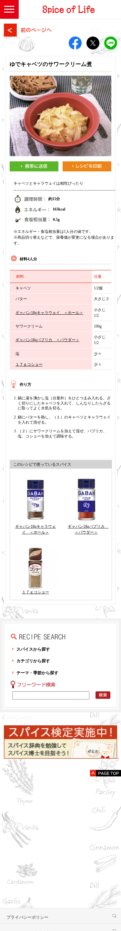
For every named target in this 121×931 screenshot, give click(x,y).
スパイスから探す (33, 649)
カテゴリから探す (33, 660)
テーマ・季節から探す (37, 672)
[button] (9, 9)
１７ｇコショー (29, 364)
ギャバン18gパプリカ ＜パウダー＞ (47, 340)
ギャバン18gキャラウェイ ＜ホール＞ (49, 312)
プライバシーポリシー (27, 917)
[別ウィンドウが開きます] (34, 166)
